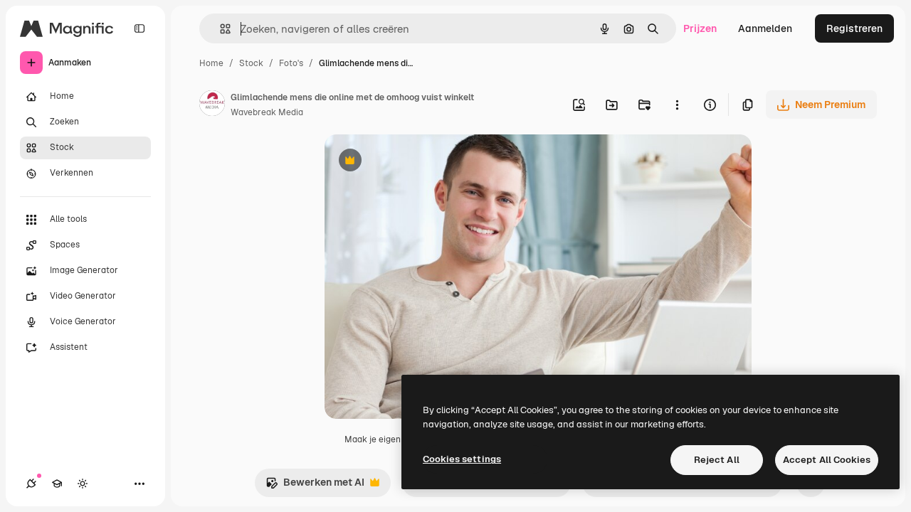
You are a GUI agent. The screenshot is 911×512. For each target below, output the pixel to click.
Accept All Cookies (826, 460)
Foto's (291, 63)
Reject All (716, 460)
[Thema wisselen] (82, 483)
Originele (418, 162)
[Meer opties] (677, 104)
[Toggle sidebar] (139, 28)
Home (211, 63)
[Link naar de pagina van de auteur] (212, 105)
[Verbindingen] (31, 483)
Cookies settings (462, 459)
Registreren (854, 28)
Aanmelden (765, 28)
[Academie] (57, 483)
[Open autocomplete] (219, 28)
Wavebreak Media (267, 112)
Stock (251, 63)
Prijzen (700, 28)
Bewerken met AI (314, 486)
